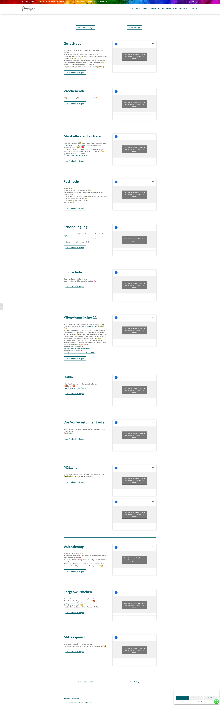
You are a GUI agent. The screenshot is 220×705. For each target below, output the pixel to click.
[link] (74, 145)
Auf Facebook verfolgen (74, 72)
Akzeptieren (182, 698)
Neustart (138, 9)
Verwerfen (197, 698)
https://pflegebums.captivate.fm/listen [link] (77, 349)
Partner (175, 9)
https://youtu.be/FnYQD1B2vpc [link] (78, 155)
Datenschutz (193, 9)
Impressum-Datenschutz (194, 701)
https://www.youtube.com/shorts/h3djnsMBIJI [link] (79, 353)
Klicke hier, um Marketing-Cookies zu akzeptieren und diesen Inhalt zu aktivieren (134, 56)
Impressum (183, 9)
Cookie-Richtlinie (184, 701)
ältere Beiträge (134, 27)
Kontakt (145, 9)
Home (131, 9)
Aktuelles (153, 9)
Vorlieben (211, 698)
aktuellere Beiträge (85, 27)
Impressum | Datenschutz (71, 698)
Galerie (168, 9)
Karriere (161, 9)
